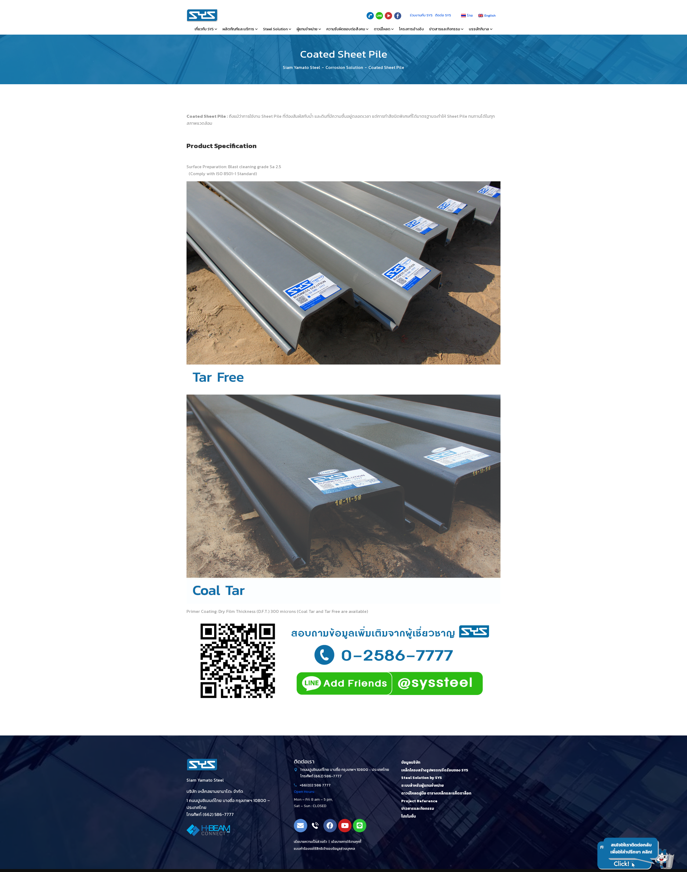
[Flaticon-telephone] (315, 825)
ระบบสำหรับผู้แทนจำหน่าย (422, 785)
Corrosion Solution (344, 67)
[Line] (359, 825)
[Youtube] (345, 825)
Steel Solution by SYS (421, 778)
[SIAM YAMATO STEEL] (202, 15)
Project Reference (419, 801)
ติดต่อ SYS (443, 15)
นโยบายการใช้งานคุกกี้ (346, 841)
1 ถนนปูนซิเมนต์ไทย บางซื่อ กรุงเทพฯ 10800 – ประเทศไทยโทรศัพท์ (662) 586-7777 (228, 807)
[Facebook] (330, 825)
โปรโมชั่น (408, 816)
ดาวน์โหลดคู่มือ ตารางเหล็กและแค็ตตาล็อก (436, 793)
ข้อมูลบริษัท (410, 762)
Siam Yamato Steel (301, 67)
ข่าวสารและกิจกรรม (417, 808)
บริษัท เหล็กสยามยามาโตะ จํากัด (215, 791)
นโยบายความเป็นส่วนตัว (310, 841)
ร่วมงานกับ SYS (421, 15)
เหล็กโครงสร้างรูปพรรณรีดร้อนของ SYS (434, 770)
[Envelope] (300, 825)
